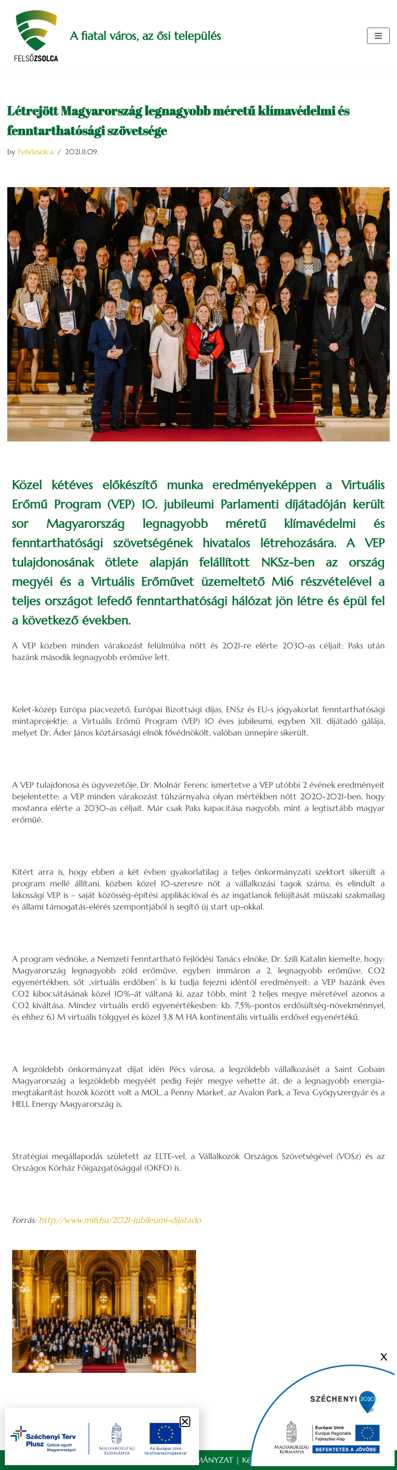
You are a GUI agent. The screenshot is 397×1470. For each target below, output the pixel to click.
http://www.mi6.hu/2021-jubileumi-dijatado (120, 1220)
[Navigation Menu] (378, 36)
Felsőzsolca (36, 151)
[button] (185, 1421)
